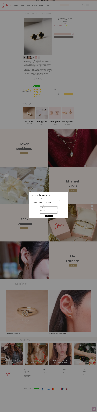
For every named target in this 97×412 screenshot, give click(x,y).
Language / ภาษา (42, 210)
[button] (70, 191)
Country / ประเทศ (42, 205)
